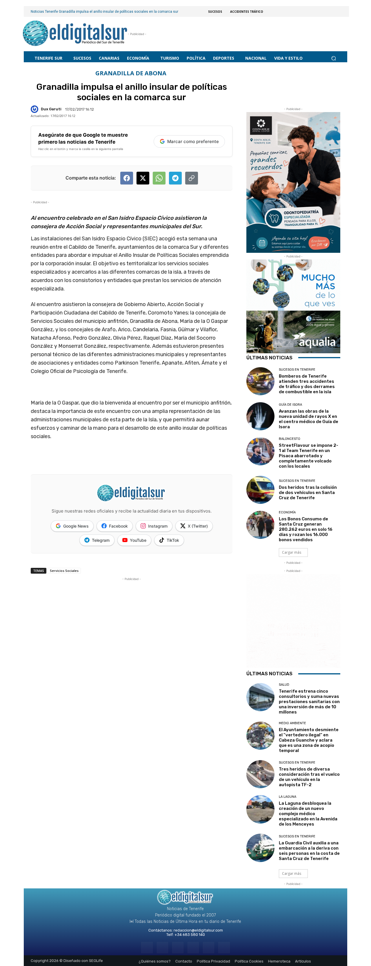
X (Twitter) (198, 526)
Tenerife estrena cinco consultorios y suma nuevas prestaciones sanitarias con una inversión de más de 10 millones (309, 702)
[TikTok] (193, 947)
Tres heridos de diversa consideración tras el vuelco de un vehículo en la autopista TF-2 (309, 776)
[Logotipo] (75, 34)
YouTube (138, 540)
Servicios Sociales (64, 570)
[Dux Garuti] (35, 109)
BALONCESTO (289, 438)
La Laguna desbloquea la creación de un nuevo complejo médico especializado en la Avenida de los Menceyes (308, 814)
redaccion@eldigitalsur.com (198, 930)
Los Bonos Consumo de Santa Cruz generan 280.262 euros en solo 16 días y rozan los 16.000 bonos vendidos (305, 529)
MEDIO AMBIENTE (292, 723)
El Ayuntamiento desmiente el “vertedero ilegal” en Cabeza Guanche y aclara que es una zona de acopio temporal (309, 740)
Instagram (158, 526)
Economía (287, 512)
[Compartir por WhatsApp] (159, 178)
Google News (76, 526)
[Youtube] (224, 947)
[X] (208, 947)
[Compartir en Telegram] (175, 178)
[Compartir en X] (143, 178)
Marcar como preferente (193, 141)
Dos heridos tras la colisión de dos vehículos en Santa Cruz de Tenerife (308, 492)
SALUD (284, 684)
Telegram (101, 540)
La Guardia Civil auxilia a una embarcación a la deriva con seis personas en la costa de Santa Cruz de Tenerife (309, 850)
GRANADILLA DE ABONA (130, 73)
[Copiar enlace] (191, 178)
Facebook (118, 526)
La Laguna (287, 796)
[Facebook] (146, 947)
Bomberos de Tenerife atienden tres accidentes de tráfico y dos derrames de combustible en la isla (307, 384)
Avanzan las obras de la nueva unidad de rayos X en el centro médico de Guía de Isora (308, 419)
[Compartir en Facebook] (126, 178)
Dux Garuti (51, 109)
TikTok (173, 540)
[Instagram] (162, 947)
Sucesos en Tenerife (297, 369)
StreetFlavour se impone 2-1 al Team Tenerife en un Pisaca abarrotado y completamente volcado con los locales (308, 456)
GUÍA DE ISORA (290, 404)
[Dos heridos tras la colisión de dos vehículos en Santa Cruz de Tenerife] (260, 490)
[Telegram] (177, 947)
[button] (333, 58)
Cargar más (291, 552)
